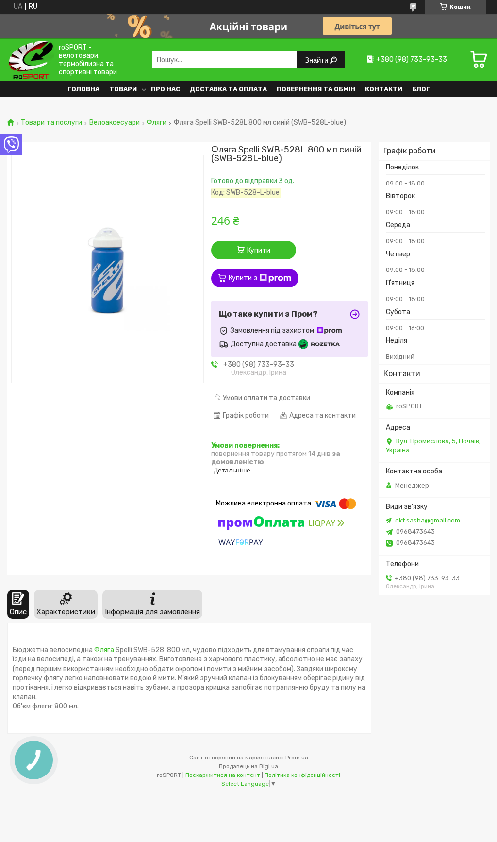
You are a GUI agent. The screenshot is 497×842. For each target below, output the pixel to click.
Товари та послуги (51, 123)
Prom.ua (296, 757)
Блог (421, 89)
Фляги (156, 123)
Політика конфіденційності (302, 775)
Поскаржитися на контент (222, 775)
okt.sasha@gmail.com (427, 520)
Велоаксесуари (114, 123)
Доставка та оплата (228, 89)
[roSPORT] (30, 59)
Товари (123, 89)
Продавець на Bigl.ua (248, 766)
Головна (83, 89)
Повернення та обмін (316, 89)
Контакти (383, 89)
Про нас (165, 89)
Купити (258, 250)
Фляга (104, 650)
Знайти (317, 60)
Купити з (243, 278)
